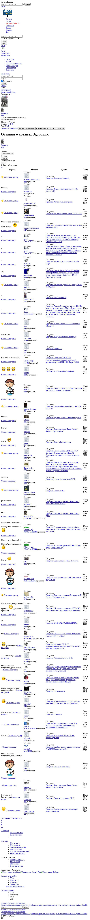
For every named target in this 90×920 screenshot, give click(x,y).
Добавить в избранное (26, 128)
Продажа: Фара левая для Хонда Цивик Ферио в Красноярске (61, 430)
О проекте (5, 831)
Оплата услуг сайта (9, 876)
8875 (34, 581)
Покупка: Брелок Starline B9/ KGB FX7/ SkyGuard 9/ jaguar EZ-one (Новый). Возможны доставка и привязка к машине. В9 (63, 454)
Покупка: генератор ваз (55, 691)
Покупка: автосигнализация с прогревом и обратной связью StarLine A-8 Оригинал (63, 702)
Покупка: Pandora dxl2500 (56, 298)
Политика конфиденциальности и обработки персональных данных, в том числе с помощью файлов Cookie (44, 905)
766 (25, 671)
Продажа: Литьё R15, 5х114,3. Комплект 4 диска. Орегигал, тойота (62, 503)
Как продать (15, 845)
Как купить (14, 843)
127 (25, 289)
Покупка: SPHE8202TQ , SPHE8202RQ (61, 623)
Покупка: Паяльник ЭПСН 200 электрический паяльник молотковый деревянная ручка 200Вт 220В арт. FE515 (62, 360)
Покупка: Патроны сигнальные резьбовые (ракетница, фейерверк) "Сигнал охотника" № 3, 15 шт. (63, 529)
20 (25, 790)
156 (25, 392)
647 (25, 230)
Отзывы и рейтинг (17, 854)
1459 (30, 751)
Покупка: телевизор (54, 714)
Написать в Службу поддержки (13, 910)
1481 (27, 363)
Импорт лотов (16, 849)
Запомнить (7, 81)
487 (25, 564)
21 (25, 434)
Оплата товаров (7, 890)
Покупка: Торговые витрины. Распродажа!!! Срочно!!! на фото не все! (63, 596)
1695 (26, 340)
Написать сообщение (9, 128)
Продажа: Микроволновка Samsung (60, 371)
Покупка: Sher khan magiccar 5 (58, 767)
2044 (35, 532)
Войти (3, 86)
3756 (31, 241)
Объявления (15, 862)
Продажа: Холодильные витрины (59, 202)
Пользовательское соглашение (13, 903)
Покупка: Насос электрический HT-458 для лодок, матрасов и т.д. (63, 547)
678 (25, 470)
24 (25, 506)
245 (25, 706)
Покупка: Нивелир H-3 (55, 491)
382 (25, 301)
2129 (26, 661)
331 (25, 411)
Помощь (4, 841)
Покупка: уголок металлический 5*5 (60, 479)
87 (25, 814)
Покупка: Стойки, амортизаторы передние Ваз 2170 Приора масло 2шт (63, 748)
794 (25, 494)
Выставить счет (16, 866)
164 (25, 770)
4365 (26, 277)
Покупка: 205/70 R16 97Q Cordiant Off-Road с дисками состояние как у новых (64, 389)
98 (25, 740)
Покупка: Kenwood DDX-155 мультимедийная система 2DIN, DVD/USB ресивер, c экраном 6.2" (63, 646)
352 (25, 182)
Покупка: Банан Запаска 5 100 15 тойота (62, 561)
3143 (33, 518)
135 (2, 116)
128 (25, 205)
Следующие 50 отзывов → (11, 818)
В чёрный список (42, 128)
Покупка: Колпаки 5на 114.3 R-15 (59, 658)
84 (25, 328)
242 (25, 458)
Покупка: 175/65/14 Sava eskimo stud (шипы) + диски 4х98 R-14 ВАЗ (63, 635)
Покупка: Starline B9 (54, 349)
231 (25, 352)
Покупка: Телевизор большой (57, 178)
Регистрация (6, 90)
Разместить (5, 53)
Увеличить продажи (18, 847)
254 (25, 627)
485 (25, 802)
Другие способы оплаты (15, 887)
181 (25, 422)
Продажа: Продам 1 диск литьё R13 (60, 798)
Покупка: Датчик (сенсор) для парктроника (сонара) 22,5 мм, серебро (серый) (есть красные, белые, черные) (63, 669)
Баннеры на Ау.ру (17, 860)
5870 (35, 728)
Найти (4, 41)
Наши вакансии (16, 833)
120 (25, 483)
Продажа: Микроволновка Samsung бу (61, 337)
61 (25, 613)
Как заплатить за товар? (19, 851)
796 (25, 683)
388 (25, 375)
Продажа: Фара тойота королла (58, 442)
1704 (26, 650)
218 (25, 266)
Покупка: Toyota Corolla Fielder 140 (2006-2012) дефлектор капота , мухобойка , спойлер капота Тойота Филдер (62, 680)
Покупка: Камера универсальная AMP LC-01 (64, 214)
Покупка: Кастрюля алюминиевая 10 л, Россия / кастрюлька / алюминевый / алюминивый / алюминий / (61, 725)
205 (25, 694)
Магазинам (14, 864)
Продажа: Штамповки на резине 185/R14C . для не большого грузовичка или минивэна (63, 609)
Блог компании (16, 835)
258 (25, 217)
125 (25, 599)
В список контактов (57, 128)
